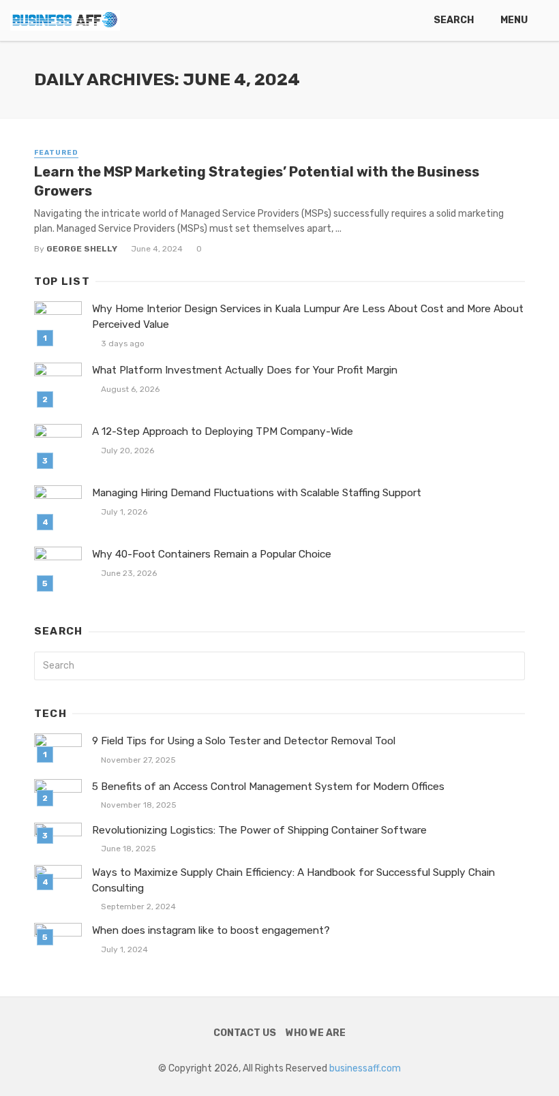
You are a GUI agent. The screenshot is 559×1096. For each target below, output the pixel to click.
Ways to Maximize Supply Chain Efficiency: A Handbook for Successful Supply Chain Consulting (293, 880)
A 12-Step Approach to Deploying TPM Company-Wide (222, 431)
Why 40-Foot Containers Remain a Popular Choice (211, 554)
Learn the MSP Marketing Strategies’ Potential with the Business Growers (256, 181)
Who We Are (316, 1033)
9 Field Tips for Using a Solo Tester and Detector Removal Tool (243, 741)
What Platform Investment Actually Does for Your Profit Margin (244, 370)
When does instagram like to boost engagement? (211, 930)
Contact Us (244, 1033)
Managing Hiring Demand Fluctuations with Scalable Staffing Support (256, 493)
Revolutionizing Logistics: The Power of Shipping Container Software (259, 830)
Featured (56, 153)
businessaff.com (365, 1068)
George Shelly (81, 249)
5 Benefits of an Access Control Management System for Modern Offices (268, 786)
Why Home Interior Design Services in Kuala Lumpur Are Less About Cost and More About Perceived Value (308, 317)
